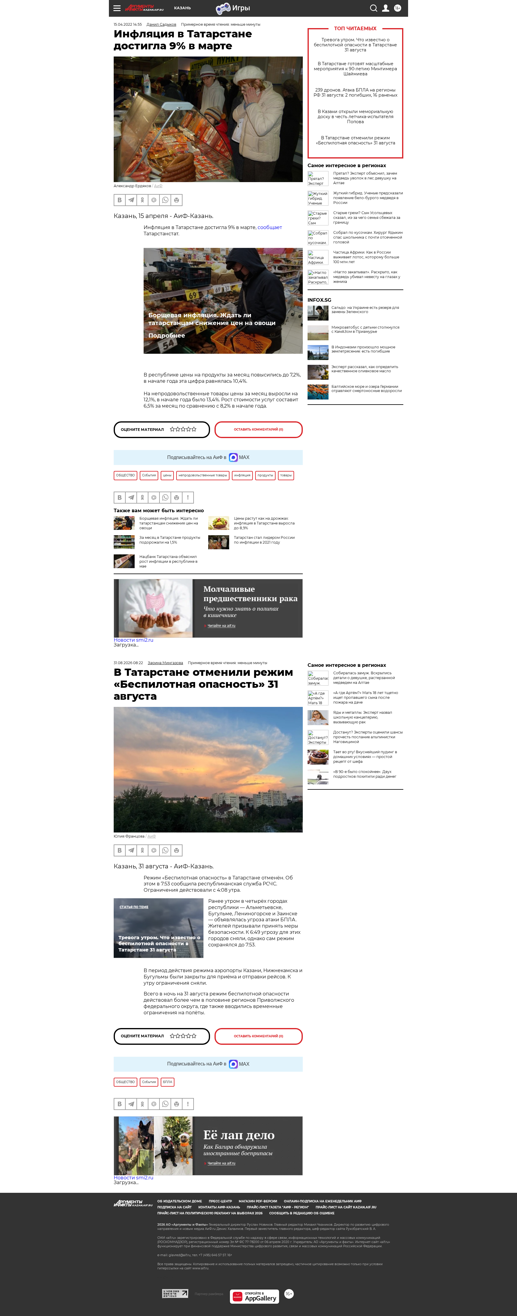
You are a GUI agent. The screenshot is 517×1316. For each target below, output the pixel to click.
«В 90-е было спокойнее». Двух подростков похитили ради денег (364, 774)
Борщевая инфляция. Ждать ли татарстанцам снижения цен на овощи (212, 319)
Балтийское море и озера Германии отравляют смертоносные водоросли (367, 389)
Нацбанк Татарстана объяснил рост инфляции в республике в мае (168, 561)
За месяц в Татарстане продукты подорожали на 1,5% (169, 540)
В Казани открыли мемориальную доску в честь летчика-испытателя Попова (355, 116)
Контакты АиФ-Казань (219, 1207)
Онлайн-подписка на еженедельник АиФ (323, 1201)
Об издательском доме (179, 1201)
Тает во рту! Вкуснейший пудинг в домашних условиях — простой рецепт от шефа (365, 757)
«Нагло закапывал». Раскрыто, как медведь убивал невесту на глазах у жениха (366, 277)
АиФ (158, 186)
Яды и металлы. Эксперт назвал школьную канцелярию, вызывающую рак (362, 717)
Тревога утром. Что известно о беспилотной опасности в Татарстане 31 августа (355, 45)
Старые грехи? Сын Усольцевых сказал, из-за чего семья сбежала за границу (366, 218)
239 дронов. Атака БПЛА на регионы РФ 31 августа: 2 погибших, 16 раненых (355, 93)
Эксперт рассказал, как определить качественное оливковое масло (365, 369)
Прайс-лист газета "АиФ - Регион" (278, 1207)
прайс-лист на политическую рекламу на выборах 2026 (209, 1213)
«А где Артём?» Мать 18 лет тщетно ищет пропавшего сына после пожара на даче (365, 697)
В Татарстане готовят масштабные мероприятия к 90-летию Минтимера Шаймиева (355, 69)
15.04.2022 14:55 (128, 24)
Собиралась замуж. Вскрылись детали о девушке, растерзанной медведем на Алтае (364, 678)
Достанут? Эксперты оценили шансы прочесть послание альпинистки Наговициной (368, 737)
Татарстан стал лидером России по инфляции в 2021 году (264, 540)
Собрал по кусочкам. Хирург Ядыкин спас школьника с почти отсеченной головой (368, 237)
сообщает (270, 227)
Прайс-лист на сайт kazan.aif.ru (346, 1207)
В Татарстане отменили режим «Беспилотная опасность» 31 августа (355, 140)
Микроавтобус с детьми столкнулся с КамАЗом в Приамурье (365, 329)
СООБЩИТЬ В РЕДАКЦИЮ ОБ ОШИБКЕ (301, 1213)
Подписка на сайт (174, 1207)
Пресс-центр (220, 1201)
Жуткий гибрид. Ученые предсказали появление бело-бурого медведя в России (368, 198)
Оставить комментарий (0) (258, 429)
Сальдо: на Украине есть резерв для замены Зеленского (365, 310)
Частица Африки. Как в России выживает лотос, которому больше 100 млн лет (366, 257)
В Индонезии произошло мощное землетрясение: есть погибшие (363, 349)
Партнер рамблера (209, 1294)
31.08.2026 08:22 (128, 663)
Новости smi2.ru (133, 640)
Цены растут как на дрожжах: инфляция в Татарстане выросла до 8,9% (264, 523)
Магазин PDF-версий (258, 1201)
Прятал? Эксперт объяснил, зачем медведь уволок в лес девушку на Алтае (365, 178)
